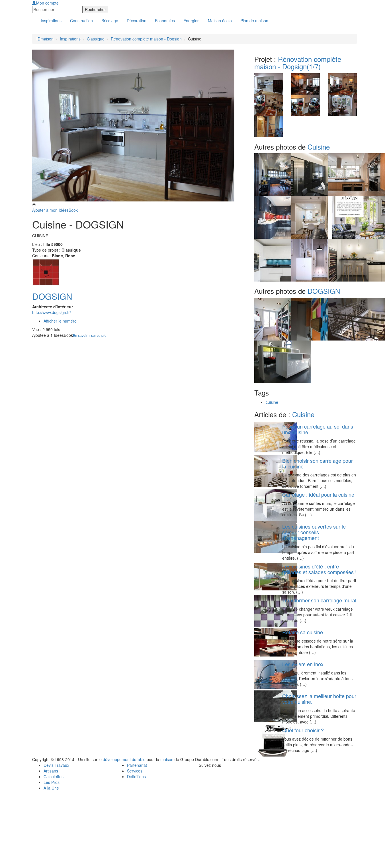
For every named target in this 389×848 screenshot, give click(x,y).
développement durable (124, 759)
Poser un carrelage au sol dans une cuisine (317, 429)
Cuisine (319, 147)
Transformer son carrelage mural (319, 600)
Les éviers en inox (303, 664)
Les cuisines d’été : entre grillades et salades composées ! (319, 569)
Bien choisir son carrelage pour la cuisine (317, 463)
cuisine (272, 402)
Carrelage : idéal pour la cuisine (318, 494)
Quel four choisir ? (303, 730)
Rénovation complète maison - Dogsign (146, 39)
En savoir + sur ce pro (90, 335)
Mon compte (47, 3)
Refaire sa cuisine (302, 632)
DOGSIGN (52, 296)
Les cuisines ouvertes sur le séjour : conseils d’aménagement (314, 532)
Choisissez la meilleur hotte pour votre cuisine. (319, 698)
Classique (96, 39)
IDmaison (45, 39)
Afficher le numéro (60, 321)
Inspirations (70, 39)
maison (166, 759)
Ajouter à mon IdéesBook (55, 210)
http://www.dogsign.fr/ (51, 312)
